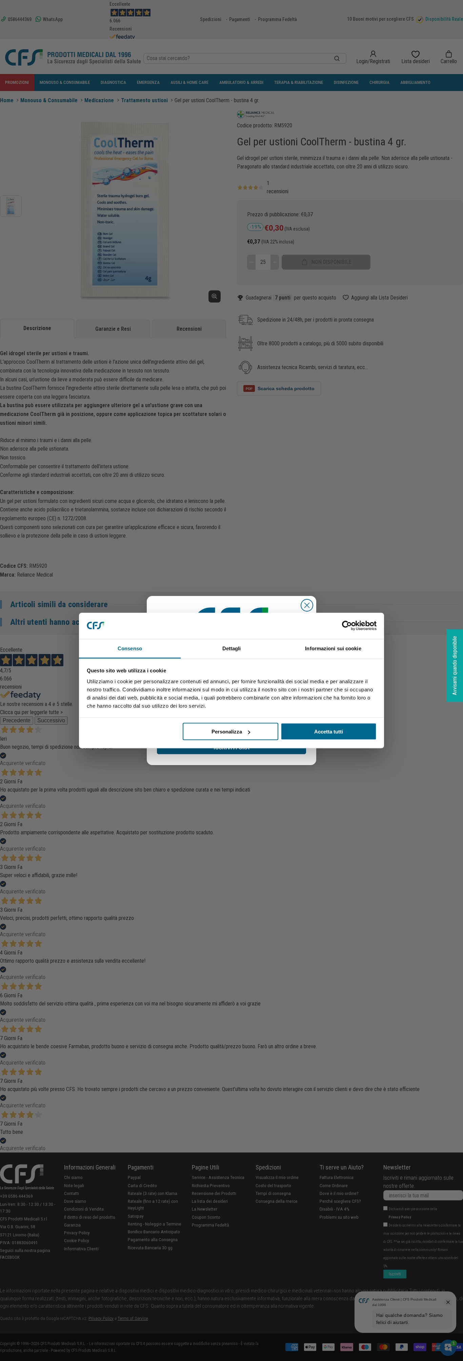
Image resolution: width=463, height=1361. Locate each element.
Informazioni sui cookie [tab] (333, 648)
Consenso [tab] (130, 648)
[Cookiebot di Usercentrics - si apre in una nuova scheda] (347, 626)
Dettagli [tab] (231, 648)
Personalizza (227, 731)
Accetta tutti (328, 731)
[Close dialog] (307, 605)
